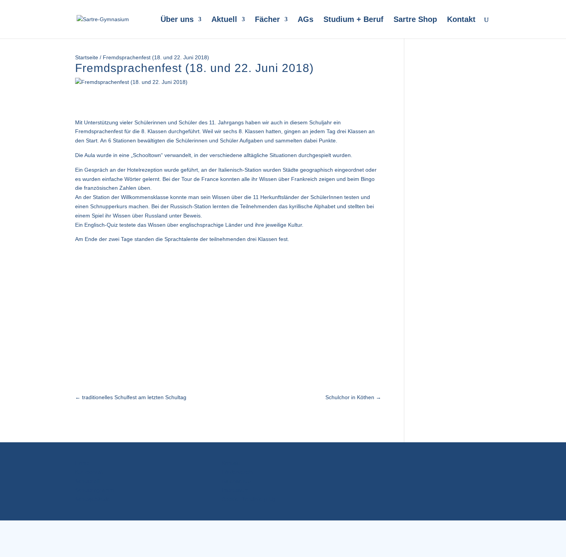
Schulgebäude (92, 499)
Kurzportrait (89, 472)
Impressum (235, 490)
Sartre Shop (415, 20)
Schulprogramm (94, 490)
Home (82, 463)
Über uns (177, 20)
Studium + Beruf (353, 20)
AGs (305, 20)
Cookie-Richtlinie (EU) (248, 499)
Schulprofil (87, 481)
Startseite (86, 57)
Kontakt (461, 20)
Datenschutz (236, 481)
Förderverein (237, 472)
